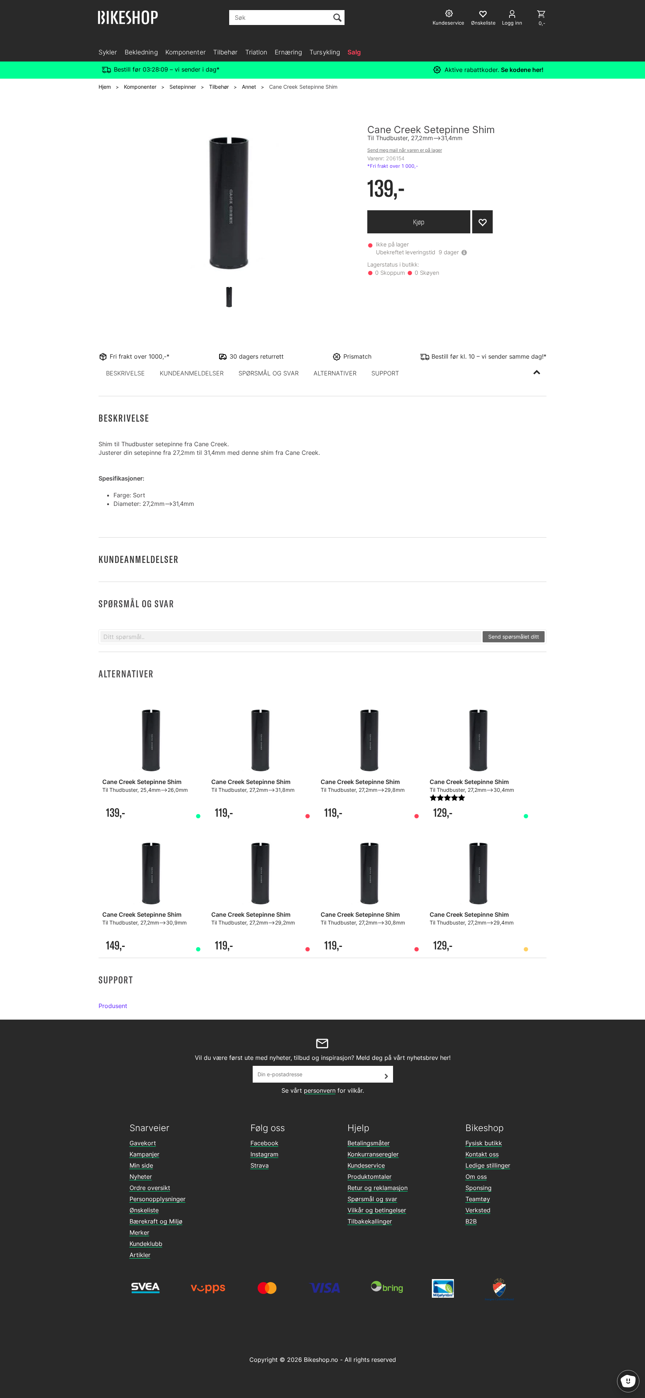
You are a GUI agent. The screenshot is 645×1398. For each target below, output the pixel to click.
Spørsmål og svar (372, 1199)
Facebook (264, 1143)
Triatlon (256, 52)
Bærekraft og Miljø (156, 1221)
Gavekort (143, 1143)
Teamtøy (477, 1199)
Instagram (264, 1154)
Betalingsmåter (369, 1143)
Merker (139, 1232)
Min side (141, 1165)
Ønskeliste (144, 1210)
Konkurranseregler (373, 1154)
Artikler (140, 1255)
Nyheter (141, 1176)
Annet (249, 87)
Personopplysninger (158, 1199)
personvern (320, 1090)
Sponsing (478, 1187)
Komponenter (185, 52)
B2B (471, 1221)
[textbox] (291, 637)
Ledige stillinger (487, 1165)
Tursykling (324, 52)
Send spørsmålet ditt (513, 636)
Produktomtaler (370, 1176)
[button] (125, 373)
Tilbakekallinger (370, 1221)
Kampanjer (144, 1154)
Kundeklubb (146, 1243)
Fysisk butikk (483, 1143)
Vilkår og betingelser (377, 1210)
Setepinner (182, 87)
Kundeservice (366, 1165)
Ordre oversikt (150, 1187)
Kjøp (418, 222)
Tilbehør (225, 52)
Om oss (476, 1176)
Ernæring (288, 52)
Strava (259, 1165)
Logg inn (512, 23)
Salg (354, 52)
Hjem (105, 87)
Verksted (477, 1210)
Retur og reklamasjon (378, 1187)
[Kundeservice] (450, 14)
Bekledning (141, 52)
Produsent (113, 1006)
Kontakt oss (482, 1154)
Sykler (108, 52)
